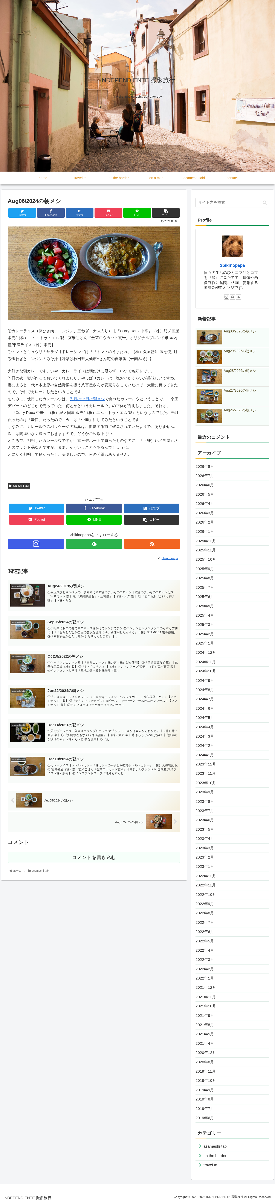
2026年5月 (205, 494)
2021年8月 (205, 1025)
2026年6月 (205, 485)
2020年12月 (206, 1053)
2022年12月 (206, 876)
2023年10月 (206, 783)
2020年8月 (205, 1062)
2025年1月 (205, 643)
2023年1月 (205, 866)
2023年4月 (205, 838)
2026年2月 (205, 522)
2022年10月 (206, 894)
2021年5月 (205, 1034)
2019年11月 (206, 1071)
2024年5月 (205, 717)
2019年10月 (206, 1080)
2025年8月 (205, 578)
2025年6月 (205, 597)
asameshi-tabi (20, 485)
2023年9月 (205, 792)
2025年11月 (206, 550)
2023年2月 (205, 857)
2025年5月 (205, 606)
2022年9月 (205, 904)
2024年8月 (205, 690)
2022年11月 (206, 885)
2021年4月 (205, 1043)
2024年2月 (205, 745)
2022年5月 (205, 941)
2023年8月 (205, 801)
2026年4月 (205, 503)
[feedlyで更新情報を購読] (94, 544)
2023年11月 (206, 773)
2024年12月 (206, 652)
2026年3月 (205, 513)
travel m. (210, 1165)
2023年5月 (205, 829)
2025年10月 (206, 559)
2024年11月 (206, 662)
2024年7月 (205, 699)
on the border (214, 1156)
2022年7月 (205, 922)
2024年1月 (205, 755)
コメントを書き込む (94, 857)
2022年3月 (205, 959)
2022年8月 (205, 913)
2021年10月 (206, 1006)
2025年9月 (205, 569)
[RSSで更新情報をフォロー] (152, 544)
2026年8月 (205, 466)
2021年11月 (206, 997)
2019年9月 (205, 1090)
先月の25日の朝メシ (87, 399)
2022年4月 (205, 950)
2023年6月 (205, 820)
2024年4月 (205, 727)
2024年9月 (205, 680)
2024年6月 (205, 708)
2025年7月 (205, 587)
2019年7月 (205, 1108)
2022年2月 (205, 969)
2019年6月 (205, 1118)
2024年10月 (206, 671)
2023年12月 (206, 764)
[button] (265, 202)
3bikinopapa (232, 265)
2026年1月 (205, 531)
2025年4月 (205, 615)
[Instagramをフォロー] (36, 544)
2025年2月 (205, 634)
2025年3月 (205, 624)
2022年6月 (205, 932)
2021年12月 (206, 987)
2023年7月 (205, 811)
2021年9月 (205, 1015)
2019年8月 (205, 1099)
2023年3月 (205, 848)
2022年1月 (205, 978)
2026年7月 (205, 476)
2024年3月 (205, 736)
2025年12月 (206, 541)
